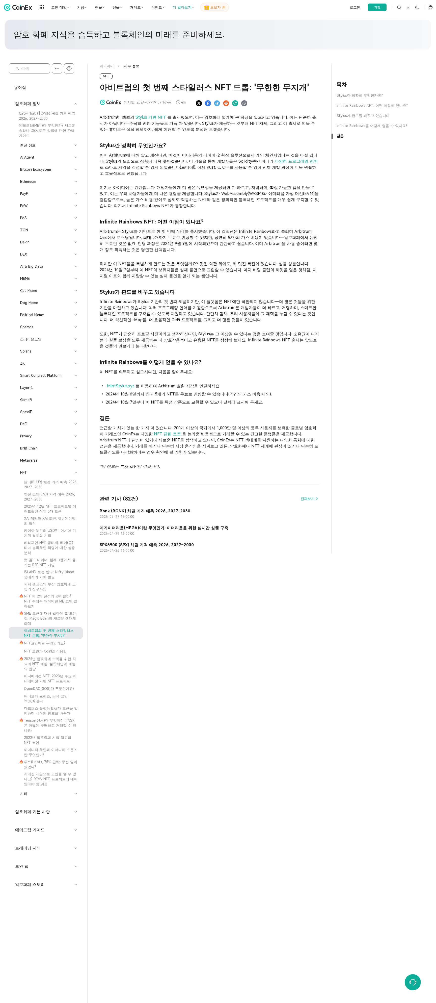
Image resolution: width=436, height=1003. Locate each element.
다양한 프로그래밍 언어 (296, 161)
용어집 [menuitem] (20, 87)
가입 (377, 7)
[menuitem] (46, 116)
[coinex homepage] (19, 7)
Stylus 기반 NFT (151, 117)
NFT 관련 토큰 (168, 434)
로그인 (355, 7)
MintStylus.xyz (120, 386)
